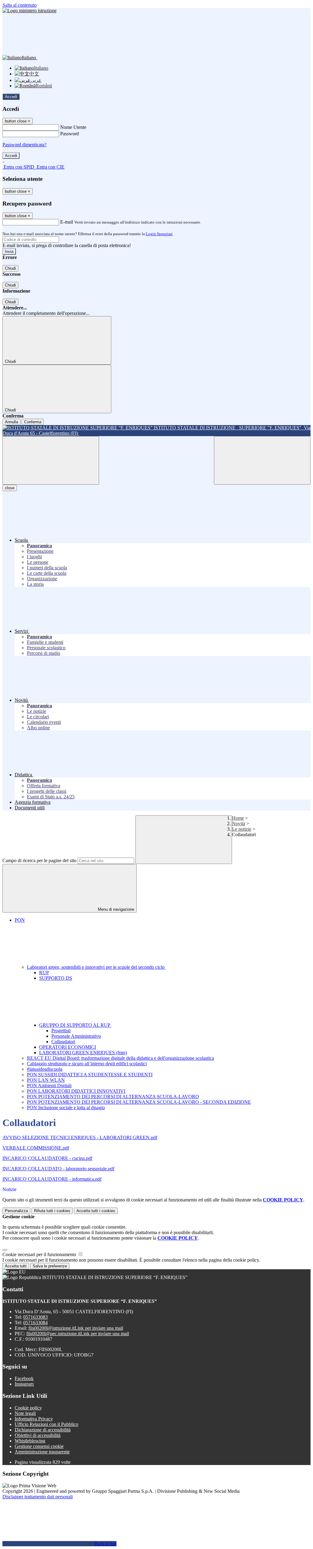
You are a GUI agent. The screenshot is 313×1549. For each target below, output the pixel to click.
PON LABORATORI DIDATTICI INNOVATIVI (76, 1091)
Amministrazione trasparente (42, 1451)
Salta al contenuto (19, 5)
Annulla (11, 422)
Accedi (11, 96)
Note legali (25, 1413)
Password (69, 133)
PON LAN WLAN (46, 1080)
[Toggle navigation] (50, 460)
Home (238, 818)
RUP (44, 972)
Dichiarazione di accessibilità (43, 1429)
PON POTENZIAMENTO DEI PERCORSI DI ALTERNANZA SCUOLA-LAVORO (113, 1096)
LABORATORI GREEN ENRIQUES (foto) (83, 1052)
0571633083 (35, 1317)
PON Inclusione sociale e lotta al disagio (66, 1107)
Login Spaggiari (159, 233)
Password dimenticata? (24, 144)
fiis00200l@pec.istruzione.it (77, 1333)
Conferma (32, 422)
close (9, 488)
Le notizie (241, 829)
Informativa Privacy (34, 1418)
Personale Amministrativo (76, 1036)
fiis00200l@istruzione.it (75, 1328)
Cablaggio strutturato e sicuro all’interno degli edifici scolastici (87, 1063)
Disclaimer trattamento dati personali (37, 1496)
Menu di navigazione (115, 909)
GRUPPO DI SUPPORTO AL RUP (75, 1025)
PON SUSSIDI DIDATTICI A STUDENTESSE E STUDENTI (90, 1074)
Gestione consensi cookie (39, 1446)
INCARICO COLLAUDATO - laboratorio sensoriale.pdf (58, 1168)
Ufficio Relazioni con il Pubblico (46, 1424)
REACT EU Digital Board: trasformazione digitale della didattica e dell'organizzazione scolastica (120, 1058)
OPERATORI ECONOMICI (67, 1047)
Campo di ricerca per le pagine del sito (39, 860)
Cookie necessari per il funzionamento (39, 1254)
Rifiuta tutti (52, 1210)
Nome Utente (73, 127)
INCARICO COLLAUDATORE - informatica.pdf (51, 1179)
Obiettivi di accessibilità (38, 1435)
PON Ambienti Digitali (49, 1085)
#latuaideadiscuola (44, 1069)
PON (20, 920)
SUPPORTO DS (55, 978)
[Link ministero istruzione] (29, 10)
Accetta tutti (95, 1210)
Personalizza (16, 1210)
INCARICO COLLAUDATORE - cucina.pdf (47, 1158)
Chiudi (10, 268)
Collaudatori (63, 1041)
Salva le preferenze (50, 1266)
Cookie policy (28, 1407)
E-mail (66, 221)
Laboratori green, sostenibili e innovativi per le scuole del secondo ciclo (96, 967)
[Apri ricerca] (262, 460)
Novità (238, 823)
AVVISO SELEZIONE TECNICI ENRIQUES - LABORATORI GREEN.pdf (79, 1137)
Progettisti (61, 1030)
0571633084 (35, 1322)
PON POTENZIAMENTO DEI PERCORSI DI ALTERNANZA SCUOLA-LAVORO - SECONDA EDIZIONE (139, 1102)
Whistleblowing (30, 1440)
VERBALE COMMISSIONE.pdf (35, 1147)
